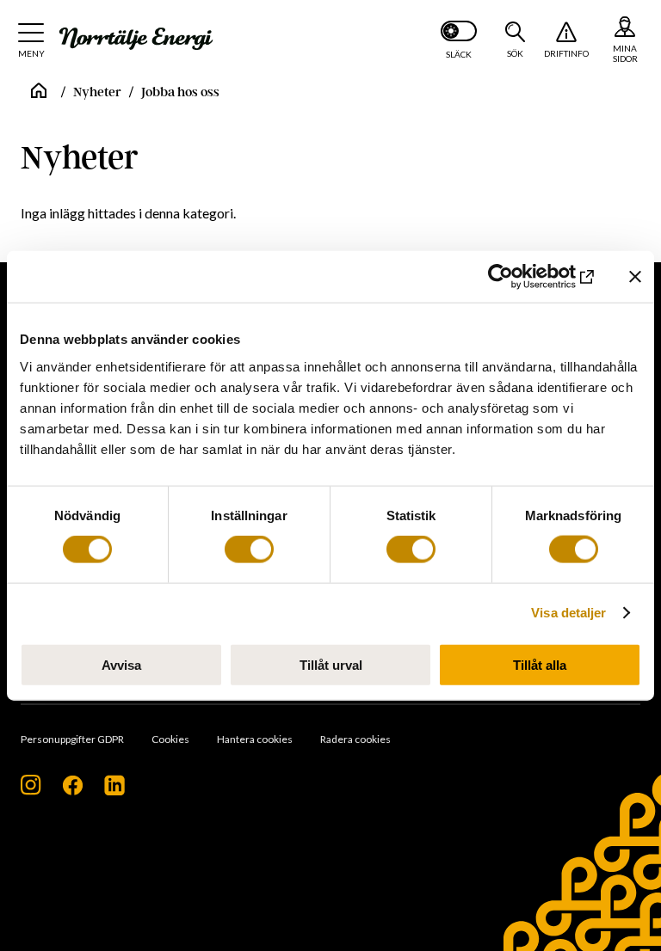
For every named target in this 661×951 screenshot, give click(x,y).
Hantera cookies (255, 739)
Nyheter (97, 92)
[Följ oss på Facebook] (72, 790)
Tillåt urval (331, 664)
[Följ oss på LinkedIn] (114, 790)
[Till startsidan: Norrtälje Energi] (136, 38)
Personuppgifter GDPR (72, 739)
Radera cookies (355, 739)
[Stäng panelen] (635, 277)
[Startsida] (38, 92)
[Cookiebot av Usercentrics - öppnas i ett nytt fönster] (522, 277)
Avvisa (121, 664)
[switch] (249, 549)
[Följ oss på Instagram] (31, 790)
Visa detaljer (568, 612)
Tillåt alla (539, 664)
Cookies (170, 739)
